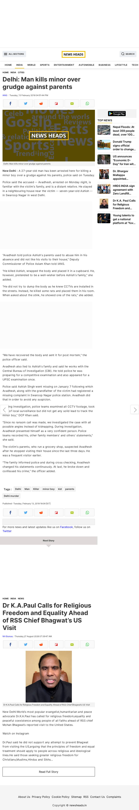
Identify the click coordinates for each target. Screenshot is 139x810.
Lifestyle (121, 65)
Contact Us (97, 796)
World (31, 65)
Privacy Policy (41, 796)
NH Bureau (8, 636)
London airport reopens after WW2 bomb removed (4, 409)
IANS (5, 95)
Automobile (86, 65)
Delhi (18, 488)
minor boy (49, 488)
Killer (36, 488)
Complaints (113, 796)
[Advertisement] (69, 23)
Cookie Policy (61, 796)
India (19, 65)
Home (8, 65)
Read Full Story (48, 771)
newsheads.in (78, 805)
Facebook (66, 527)
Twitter (7, 531)
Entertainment (64, 65)
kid (60, 488)
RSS (85, 796)
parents (69, 488)
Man (27, 488)
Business (105, 65)
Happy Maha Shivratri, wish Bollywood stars (135, 409)
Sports (44, 65)
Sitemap (76, 796)
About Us (24, 796)
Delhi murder (11, 495)
